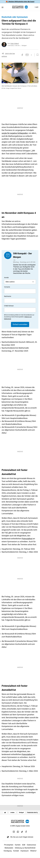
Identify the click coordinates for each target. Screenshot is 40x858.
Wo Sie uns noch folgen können (21, 837)
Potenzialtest (27, 539)
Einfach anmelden (20, 324)
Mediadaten (9, 848)
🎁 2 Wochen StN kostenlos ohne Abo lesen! (20, 1)
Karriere (17, 845)
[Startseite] (5, 812)
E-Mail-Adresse (9, 306)
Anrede (6, 277)
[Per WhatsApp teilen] (31, 54)
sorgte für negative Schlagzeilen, (15, 133)
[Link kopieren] (18, 55)
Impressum (25, 851)
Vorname (7, 287)
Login (36, 7)
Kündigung (8, 851)
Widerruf (33, 851)
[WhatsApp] (18, 831)
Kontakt (16, 851)
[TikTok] (22, 831)
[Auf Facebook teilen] (22, 55)
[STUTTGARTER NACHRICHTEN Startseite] (20, 7)
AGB (23, 845)
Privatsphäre (8, 845)
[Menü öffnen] (2, 7)
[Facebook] (26, 831)
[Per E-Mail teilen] (27, 55)
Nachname (7, 296)
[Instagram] (13, 831)
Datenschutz (31, 845)
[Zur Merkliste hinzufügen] (36, 55)
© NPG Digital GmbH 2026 (20, 826)
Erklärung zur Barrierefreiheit (25, 848)
